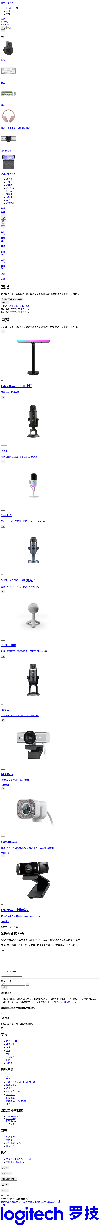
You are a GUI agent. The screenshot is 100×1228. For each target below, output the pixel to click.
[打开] (3, 224)
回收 (8, 1060)
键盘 (8, 1079)
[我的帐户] (3, 221)
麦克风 (9, 1104)
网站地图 (34, 1202)
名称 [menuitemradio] (27, 306)
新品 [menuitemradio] (21, 306)
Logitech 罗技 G (13, 8)
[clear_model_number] (27, 984)
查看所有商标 (70, 1002)
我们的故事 (11, 1041)
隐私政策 (14, 1202)
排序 (4, 303)
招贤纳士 (10, 1044)
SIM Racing (11, 1121)
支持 (3, 19)
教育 (8, 14)
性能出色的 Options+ (15, 1162)
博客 (8, 1051)
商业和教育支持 (13, 1143)
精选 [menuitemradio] (4, 306)
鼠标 (8, 1076)
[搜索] (3, 214)
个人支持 (10, 1137)
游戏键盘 (10, 1098)
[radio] (2, 380)
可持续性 (10, 1057)
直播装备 (10, 1124)
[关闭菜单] (3, 30)
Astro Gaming (12, 1116)
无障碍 (9, 1063)
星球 (3, 212)
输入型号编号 (8, 981)
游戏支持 (10, 1140)
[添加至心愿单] (3, 331)
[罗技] (5, 25)
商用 (8, 11)
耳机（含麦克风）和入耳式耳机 (20, 1082)
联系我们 (10, 1146)
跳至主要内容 (7, 3)
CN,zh (6, 22)
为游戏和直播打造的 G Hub (18, 1159)
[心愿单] (3, 218)
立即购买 (5, 785)
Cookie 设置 (24, 1202)
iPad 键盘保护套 (13, 1091)
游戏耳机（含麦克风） (16, 1101)
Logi (3, 227)
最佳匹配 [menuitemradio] (13, 306)
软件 (3, 208)
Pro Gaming (11, 1118)
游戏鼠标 (10, 1095)
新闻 (8, 1054)
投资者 (9, 1047)
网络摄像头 (11, 1085)
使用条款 (5, 1202)
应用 (3, 987)
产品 (3, 28)
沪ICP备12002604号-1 (49, 1202)
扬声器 (9, 1088)
